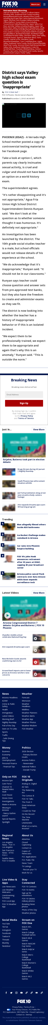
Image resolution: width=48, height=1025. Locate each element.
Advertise (26, 839)
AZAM (4, 700)
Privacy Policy (27, 416)
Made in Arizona (9, 804)
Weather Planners (29, 712)
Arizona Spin (7, 780)
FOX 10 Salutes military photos (28, 899)
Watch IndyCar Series (28, 950)
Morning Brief (8, 719)
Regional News (7, 837)
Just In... (7, 429)
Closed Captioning (26, 843)
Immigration (7, 712)
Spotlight (6, 822)
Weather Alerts (28, 716)
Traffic (5, 735)
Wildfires (25, 709)
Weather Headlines (26, 705)
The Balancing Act (28, 791)
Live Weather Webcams (7, 890)
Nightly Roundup (9, 722)
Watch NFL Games (26, 928)
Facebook (6, 933)
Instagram (6, 930)
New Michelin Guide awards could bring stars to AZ (14, 659)
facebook (6, 993)
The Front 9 (27, 802)
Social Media (9, 919)
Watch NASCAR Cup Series (28, 944)
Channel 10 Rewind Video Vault (8, 789)
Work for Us (27, 872)
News (5, 693)
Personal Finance (9, 763)
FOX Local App (8, 901)
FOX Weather (27, 728)
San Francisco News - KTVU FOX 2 (8, 852)
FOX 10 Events (28, 889)
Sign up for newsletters (27, 894)
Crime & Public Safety (8, 705)
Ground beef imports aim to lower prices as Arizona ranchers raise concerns (16, 672)
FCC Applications (29, 856)
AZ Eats (25, 787)
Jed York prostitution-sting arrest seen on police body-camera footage (32, 495)
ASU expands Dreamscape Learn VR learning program (31, 506)
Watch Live (35, 4)
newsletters (42, 993)
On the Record (28, 814)
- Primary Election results (29, 755)
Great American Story (28, 806)
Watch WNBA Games (28, 972)
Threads (5, 939)
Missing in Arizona (6, 808)
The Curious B (28, 795)
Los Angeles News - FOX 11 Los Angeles (8, 844)
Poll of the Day (8, 725)
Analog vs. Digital (29, 783)
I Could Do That (29, 811)
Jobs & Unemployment (8, 759)
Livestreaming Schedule (8, 896)
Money (6, 747)
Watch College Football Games (29, 933)
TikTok (5, 927)
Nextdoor (6, 946)
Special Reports (8, 819)
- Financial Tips (8, 766)
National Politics (29, 766)
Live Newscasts (9, 886)
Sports (5, 732)
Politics (26, 747)
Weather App (27, 719)
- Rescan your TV (29, 869)
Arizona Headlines (10, 697)
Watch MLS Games (27, 977)
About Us (27, 835)
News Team (27, 863)
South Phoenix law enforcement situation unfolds (31, 482)
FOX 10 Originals (27, 778)
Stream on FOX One (28, 921)
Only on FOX (9, 776)
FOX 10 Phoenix (8, 95)
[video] (24, 608)
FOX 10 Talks (27, 799)
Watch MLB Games (27, 939)
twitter (11, 993)
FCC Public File (28, 860)
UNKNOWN (27, 823)
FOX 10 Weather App (9, 905)
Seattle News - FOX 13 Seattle (8, 859)
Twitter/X (6, 936)
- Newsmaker (27, 763)
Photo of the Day (29, 909)
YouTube (6, 923)
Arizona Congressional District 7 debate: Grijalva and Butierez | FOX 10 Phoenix (23, 625)
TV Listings (26, 866)
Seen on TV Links (9, 728)
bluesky (31, 993)
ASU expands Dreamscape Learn (16, 647)
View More (39, 429)
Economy (6, 754)
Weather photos (29, 913)
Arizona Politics (28, 760)
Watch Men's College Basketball (27, 957)
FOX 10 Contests (29, 886)
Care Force (7, 783)
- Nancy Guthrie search (9, 814)
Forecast (25, 697)
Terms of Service (26, 418)
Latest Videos (10, 592)
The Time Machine (26, 818)
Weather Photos (29, 722)
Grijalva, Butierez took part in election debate (24, 461)
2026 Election (27, 751)
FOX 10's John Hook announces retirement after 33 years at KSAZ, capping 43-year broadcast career (30, 562)
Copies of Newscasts (26, 852)
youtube (21, 993)
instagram (16, 993)
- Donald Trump (29, 770)
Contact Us (26, 848)
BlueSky (5, 943)
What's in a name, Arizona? (29, 827)
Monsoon (26, 700)
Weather (27, 693)
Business (6, 751)
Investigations (8, 801)
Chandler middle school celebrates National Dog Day (14, 636)
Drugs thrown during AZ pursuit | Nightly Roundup (31, 470)
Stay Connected (28, 881)
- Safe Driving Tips (8, 739)
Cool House (7, 795)
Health (5, 709)
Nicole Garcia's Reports (24, 95)
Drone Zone (7, 798)
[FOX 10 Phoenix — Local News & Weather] (10, 4)
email (37, 993)
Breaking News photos (28, 905)
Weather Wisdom (29, 725)
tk (26, 993)
